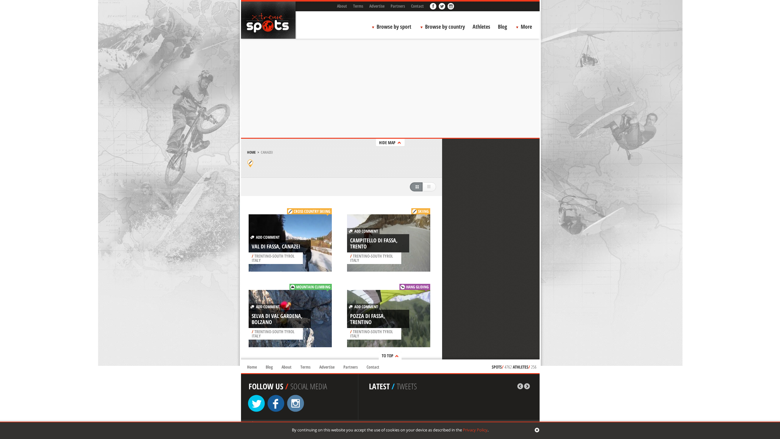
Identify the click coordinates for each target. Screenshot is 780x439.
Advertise (377, 6)
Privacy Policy (475, 430)
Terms (358, 6)
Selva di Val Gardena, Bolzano (277, 319)
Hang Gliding (417, 287)
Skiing (423, 211)
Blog (502, 26)
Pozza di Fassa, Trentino (367, 319)
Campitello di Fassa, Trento (374, 243)
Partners (398, 6)
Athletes (481, 26)
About (342, 6)
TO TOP (387, 356)
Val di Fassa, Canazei (276, 246)
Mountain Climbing (313, 287)
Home (251, 152)
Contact (417, 6)
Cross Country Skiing (312, 211)
